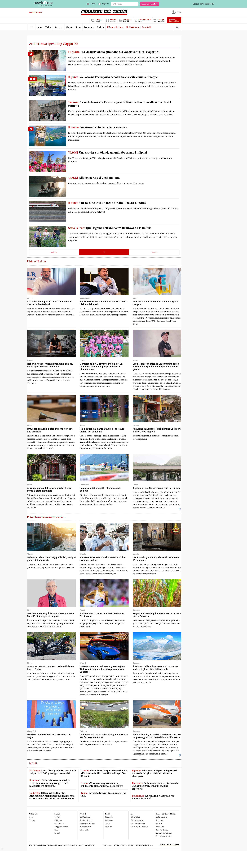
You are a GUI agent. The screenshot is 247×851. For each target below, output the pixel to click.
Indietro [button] (54, 252)
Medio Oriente (132, 27)
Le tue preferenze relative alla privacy (139, 845)
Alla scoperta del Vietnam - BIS (94, 177)
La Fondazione (161, 817)
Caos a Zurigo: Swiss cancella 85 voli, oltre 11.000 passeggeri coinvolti (52, 772)
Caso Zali (146, 27)
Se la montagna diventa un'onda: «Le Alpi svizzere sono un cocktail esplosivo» (155, 786)
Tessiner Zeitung (162, 830)
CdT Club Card (59, 823)
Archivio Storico (86, 820)
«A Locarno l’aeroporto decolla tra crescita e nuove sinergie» (113, 77)
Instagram (109, 820)
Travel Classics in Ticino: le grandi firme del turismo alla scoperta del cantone (119, 103)
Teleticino (159, 820)
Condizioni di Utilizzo (164, 833)
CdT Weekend (85, 817)
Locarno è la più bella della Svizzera (97, 127)
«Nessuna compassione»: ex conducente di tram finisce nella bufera (102, 784)
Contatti (57, 817)
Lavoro (57, 830)
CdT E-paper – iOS (138, 823)
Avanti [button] (154, 252)
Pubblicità (58, 820)
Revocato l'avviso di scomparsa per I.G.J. (103, 794)
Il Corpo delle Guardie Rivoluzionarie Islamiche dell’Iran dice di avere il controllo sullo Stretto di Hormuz (51, 796)
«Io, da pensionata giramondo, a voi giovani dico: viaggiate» (113, 51)
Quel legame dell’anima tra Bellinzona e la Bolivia (109, 228)
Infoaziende (84, 830)
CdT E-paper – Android (139, 827)
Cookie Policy (119, 845)
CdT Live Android (137, 820)
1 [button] (104, 252)
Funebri (57, 833)
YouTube (108, 827)
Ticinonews (160, 827)
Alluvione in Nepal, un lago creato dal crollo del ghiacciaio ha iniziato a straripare (155, 773)
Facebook (109, 817)
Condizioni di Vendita (163, 836)
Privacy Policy (107, 845)
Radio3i (159, 823)
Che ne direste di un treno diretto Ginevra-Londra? (107, 202)
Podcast (32, 820)
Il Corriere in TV (85, 827)
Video (31, 817)
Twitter (108, 823)
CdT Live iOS (135, 817)
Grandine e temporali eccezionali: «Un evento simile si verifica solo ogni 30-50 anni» (104, 773)
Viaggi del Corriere (61, 827)
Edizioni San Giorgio (87, 823)
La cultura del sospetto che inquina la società (153, 797)
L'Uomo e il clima (115, 27)
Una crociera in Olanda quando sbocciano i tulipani (107, 152)
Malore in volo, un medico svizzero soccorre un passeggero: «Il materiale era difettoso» (49, 783)
